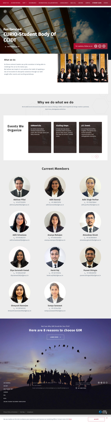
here (70, 419)
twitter (99, 383)
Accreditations (15, 3)
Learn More (54, 337)
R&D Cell (73, 3)
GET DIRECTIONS (82, 388)
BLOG (4, 398)
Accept (96, 419)
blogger (107, 383)
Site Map (22, 412)
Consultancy (64, 3)
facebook (101, 383)
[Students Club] (55, 11)
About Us (6, 3)
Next (96, 156)
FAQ (4, 395)
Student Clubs (96, 3)
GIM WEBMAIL (6, 383)
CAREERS (5, 392)
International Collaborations (48, 3)
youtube (104, 383)
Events (106, 3)
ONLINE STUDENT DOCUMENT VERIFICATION (14, 401)
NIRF (24, 3)
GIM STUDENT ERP (8, 389)
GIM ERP (5, 386)
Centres (80, 3)
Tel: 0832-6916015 (36, 385)
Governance (32, 3)
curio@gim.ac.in (13, 46)
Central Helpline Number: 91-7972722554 (42, 383)
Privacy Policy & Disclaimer (10, 412)
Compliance (30, 412)
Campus (87, 3)
